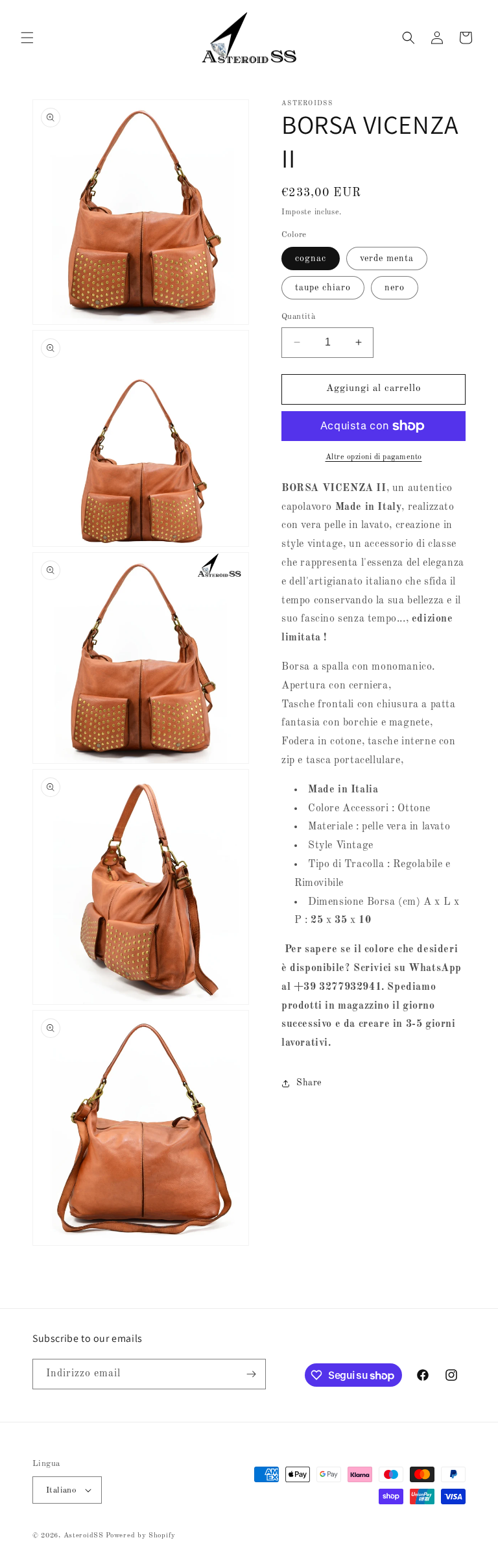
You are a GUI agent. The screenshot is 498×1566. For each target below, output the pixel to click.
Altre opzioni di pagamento (374, 457)
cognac (310, 258)
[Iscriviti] (251, 1374)
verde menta (387, 258)
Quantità (298, 316)
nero (395, 287)
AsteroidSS (84, 1535)
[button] (27, 37)
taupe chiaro (323, 287)
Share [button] (309, 1082)
